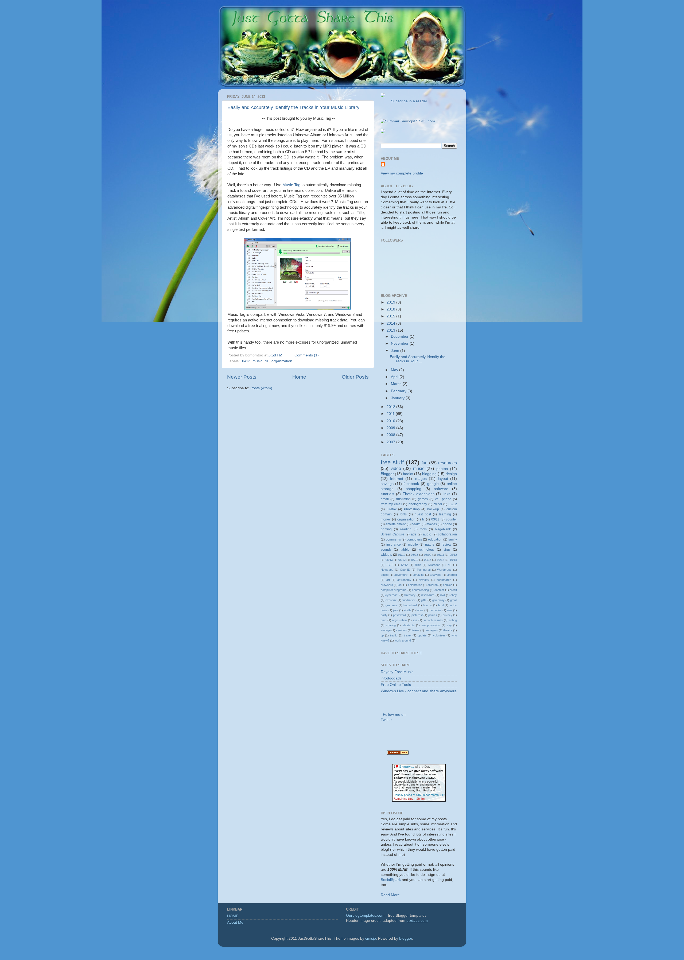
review (446, 544)
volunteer (439, 635)
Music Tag (291, 185)
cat (400, 584)
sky (449, 625)
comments (393, 539)
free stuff (392, 462)
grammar (391, 605)
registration (399, 620)
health (416, 524)
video (396, 468)
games (423, 499)
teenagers (431, 630)
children (433, 584)
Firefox (392, 509)
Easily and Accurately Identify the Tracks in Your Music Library (293, 107)
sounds (386, 549)
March (397, 384)
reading (405, 529)
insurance (393, 544)
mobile (413, 544)
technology (426, 549)
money (386, 519)
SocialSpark (391, 880)
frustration (403, 499)
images (420, 479)
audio (427, 534)
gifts (423, 600)
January (398, 398)
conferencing (420, 590)
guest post (423, 514)
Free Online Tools (396, 685)
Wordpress (444, 569)
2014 (391, 323)
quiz (383, 620)
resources (447, 462)
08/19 (414, 559)
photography (418, 504)
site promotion (430, 625)
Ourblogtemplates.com (365, 916)
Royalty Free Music (397, 672)
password (399, 615)
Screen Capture (392, 534)
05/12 (453, 554)
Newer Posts (241, 377)
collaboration (447, 534)
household (410, 605)
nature (429, 544)
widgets (386, 555)
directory (409, 595)
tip (382, 635)
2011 (391, 414)
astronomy (404, 579)
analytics (435, 574)
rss (415, 620)
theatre (447, 630)
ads (413, 534)
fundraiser (408, 600)
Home (299, 377)
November (400, 343)
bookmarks (444, 579)
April (395, 377)
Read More (390, 895)
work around (403, 640)
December (400, 337)
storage (386, 630)
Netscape (387, 569)
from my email (391, 504)
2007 (391, 442)
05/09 (427, 554)
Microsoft (434, 564)
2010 (391, 421)
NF (267, 361)
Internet (396, 479)
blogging (429, 474)
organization (281, 361)
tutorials (387, 494)
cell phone (443, 499)
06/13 (245, 361)
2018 (391, 309)
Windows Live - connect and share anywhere (419, 691)
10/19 (389, 564)
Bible (418, 564)
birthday (424, 579)
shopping (413, 489)
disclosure (427, 595)
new (449, 610)
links (446, 494)
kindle (407, 610)
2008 (391, 435)
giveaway (438, 600)
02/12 (453, 504)
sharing (391, 625)
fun (425, 462)
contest (439, 590)
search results (433, 620)
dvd (442, 595)
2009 (391, 428)
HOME (232, 916)
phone (447, 524)
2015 (391, 316)
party (384, 615)
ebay (453, 595)
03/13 (414, 554)
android (452, 574)
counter (451, 519)
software (441, 489)
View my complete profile (402, 173)
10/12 (440, 559)
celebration (415, 584)
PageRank (443, 529)
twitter (438, 504)
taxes (415, 630)
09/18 (427, 559)
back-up (433, 509)
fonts (403, 514)
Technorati (423, 569)
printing (386, 529)
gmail (453, 600)
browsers (387, 584)
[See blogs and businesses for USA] (398, 753)
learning (445, 514)
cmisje (370, 938)
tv (423, 519)
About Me (235, 922)
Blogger (387, 474)
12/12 (404, 564)
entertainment (396, 524)
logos (420, 610)
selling (453, 620)
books (408, 474)
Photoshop (412, 509)
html (441, 605)
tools (423, 529)
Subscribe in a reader (408, 101)
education (435, 539)
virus (447, 549)
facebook (411, 484)
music (257, 361)
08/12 (402, 559)
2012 (391, 407)
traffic (393, 635)
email (385, 499)
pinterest (417, 615)
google (433, 484)
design (451, 474)
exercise (391, 600)
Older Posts (355, 377)
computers (414, 539)
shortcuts (408, 625)
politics (432, 615)
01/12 (401, 554)
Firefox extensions (418, 494)
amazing (418, 574)
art (388, 579)
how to (427, 605)
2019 (391, 302)
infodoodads (391, 678)
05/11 (440, 554)
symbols (401, 630)
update (422, 635)
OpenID (405, 569)
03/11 (435, 519)
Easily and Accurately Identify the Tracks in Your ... (417, 359)
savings (387, 484)
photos (442, 469)
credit (453, 590)
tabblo (405, 549)
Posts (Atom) (261, 388)
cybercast (391, 595)
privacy (447, 615)
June (395, 351)
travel (407, 635)
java (395, 610)
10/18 (453, 559)
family (452, 539)
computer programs (393, 590)
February (399, 391)
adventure (400, 574)
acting (384, 574)
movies (431, 524)
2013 (391, 330)
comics (447, 584)
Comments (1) (306, 355)
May (395, 370)
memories (435, 610)
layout (443, 479)
